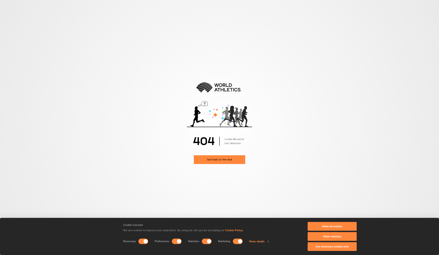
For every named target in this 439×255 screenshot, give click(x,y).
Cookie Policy (234, 230)
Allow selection (332, 236)
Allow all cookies (332, 226)
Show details (257, 241)
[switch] (177, 241)
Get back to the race (219, 159)
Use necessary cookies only (332, 246)
